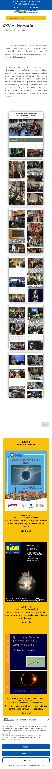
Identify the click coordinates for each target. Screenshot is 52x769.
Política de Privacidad (28, 766)
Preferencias (26, 760)
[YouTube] (24, 8)
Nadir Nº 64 (26, 607)
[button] (48, 720)
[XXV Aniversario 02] (26, 205)
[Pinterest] (21, 8)
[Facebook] (14, 8)
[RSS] (37, 8)
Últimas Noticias (20, 30)
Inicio (16, 1)
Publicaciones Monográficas (31, 703)
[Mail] (34, 8)
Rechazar (26, 753)
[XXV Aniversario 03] (26, 253)
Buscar (45, 424)
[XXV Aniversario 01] (26, 157)
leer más (26, 531)
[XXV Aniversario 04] (26, 302)
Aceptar (26, 747)
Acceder (23, 1)
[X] (17, 8)
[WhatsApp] (28, 8)
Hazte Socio (34, 1)
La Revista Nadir (32, 609)
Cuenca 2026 (26, 515)
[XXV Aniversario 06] (26, 398)
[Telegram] (31, 8)
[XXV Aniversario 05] (26, 350)
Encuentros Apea (31, 517)
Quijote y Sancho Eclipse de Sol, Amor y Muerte (26, 699)
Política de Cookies (14, 766)
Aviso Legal (41, 766)
